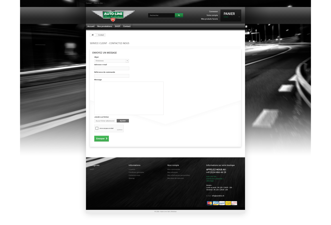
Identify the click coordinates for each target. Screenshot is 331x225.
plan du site (98, 3)
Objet (96, 57)
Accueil (90, 26)
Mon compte (173, 165)
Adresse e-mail (100, 65)
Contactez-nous (134, 175)
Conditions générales (136, 172)
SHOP (117, 26)
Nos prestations (104, 26)
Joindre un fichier (101, 117)
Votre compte (212, 15)
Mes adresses (172, 172)
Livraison (132, 169)
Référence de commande (104, 72)
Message (98, 80)
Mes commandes (173, 169)
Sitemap (131, 178)
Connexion (213, 11)
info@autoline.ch (218, 196)
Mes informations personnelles (178, 175)
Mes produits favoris (209, 19)
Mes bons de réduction (175, 178)
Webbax (173, 211)
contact (89, 3)
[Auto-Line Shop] (113, 16)
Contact (126, 26)
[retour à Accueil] (92, 35)
